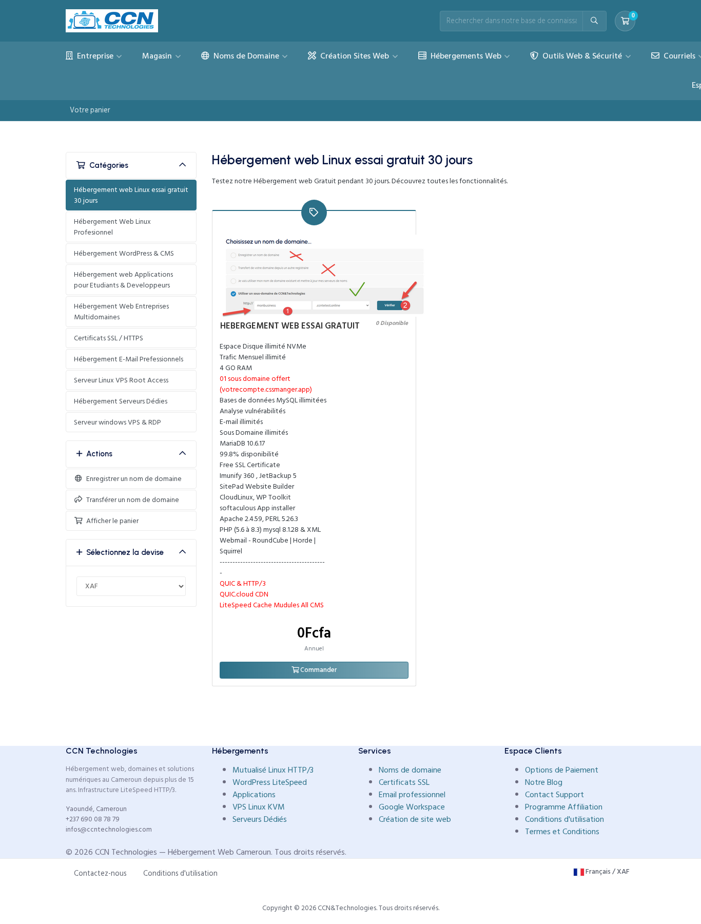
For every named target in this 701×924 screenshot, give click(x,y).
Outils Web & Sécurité (581, 56)
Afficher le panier (111, 521)
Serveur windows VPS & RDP (117, 422)
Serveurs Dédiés (259, 819)
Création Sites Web (353, 56)
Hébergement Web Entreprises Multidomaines (121, 311)
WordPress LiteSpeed (269, 782)
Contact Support (554, 794)
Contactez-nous (100, 873)
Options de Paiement (561, 770)
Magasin (158, 56)
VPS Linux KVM (258, 807)
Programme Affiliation (563, 807)
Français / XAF (607, 871)
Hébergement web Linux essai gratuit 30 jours (131, 195)
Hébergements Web (464, 56)
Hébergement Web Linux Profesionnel (112, 227)
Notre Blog (543, 782)
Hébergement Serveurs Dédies (120, 401)
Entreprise (94, 56)
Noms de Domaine (245, 56)
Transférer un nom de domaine (131, 500)
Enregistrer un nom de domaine (132, 479)
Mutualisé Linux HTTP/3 (273, 770)
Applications (254, 794)
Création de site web (415, 819)
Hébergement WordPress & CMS (124, 253)
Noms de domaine (410, 770)
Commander (318, 670)
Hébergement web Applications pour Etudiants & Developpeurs (123, 279)
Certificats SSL (404, 782)
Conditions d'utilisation (564, 819)
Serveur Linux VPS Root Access (121, 380)
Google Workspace (412, 807)
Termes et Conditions (562, 831)
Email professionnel (412, 794)
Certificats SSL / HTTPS (108, 338)
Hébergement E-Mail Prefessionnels (128, 359)
